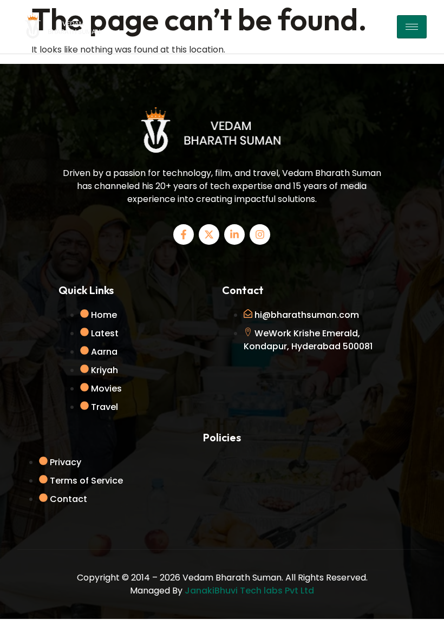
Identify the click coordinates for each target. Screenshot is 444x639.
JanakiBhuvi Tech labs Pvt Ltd (249, 590)
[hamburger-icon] (412, 26)
